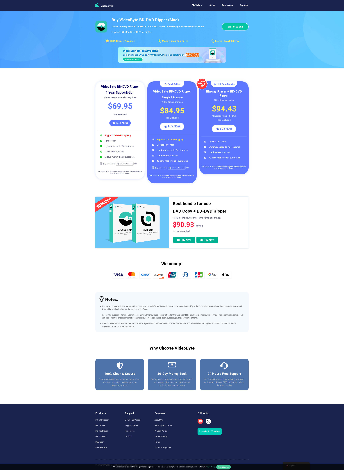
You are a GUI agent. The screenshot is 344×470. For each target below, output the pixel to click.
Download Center (133, 420)
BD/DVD (196, 5)
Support (244, 5)
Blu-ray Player (101, 431)
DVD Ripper (100, 425)
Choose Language (163, 447)
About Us (159, 420)
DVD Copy (99, 442)
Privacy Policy (161, 431)
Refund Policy (161, 436)
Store (212, 5)
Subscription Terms (163, 425)
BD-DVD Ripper (102, 420)
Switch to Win (235, 26)
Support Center (132, 425)
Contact (128, 436)
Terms (157, 442)
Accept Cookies (223, 467)
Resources (227, 5)
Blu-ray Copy (101, 447)
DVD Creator (101, 436)
